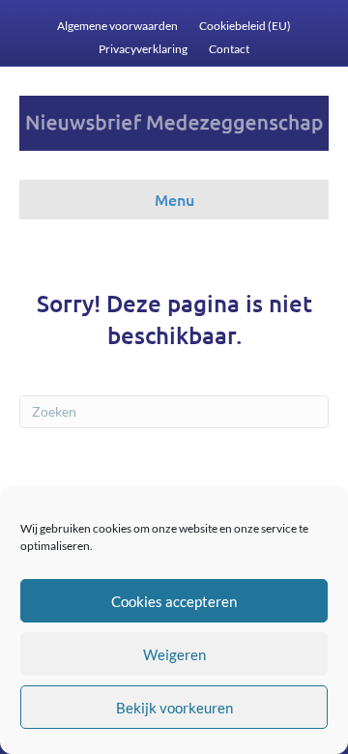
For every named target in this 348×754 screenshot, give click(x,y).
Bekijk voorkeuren (174, 707)
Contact (229, 49)
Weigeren (174, 654)
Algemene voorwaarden (117, 25)
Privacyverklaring (143, 49)
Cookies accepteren (174, 601)
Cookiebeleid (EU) (245, 25)
